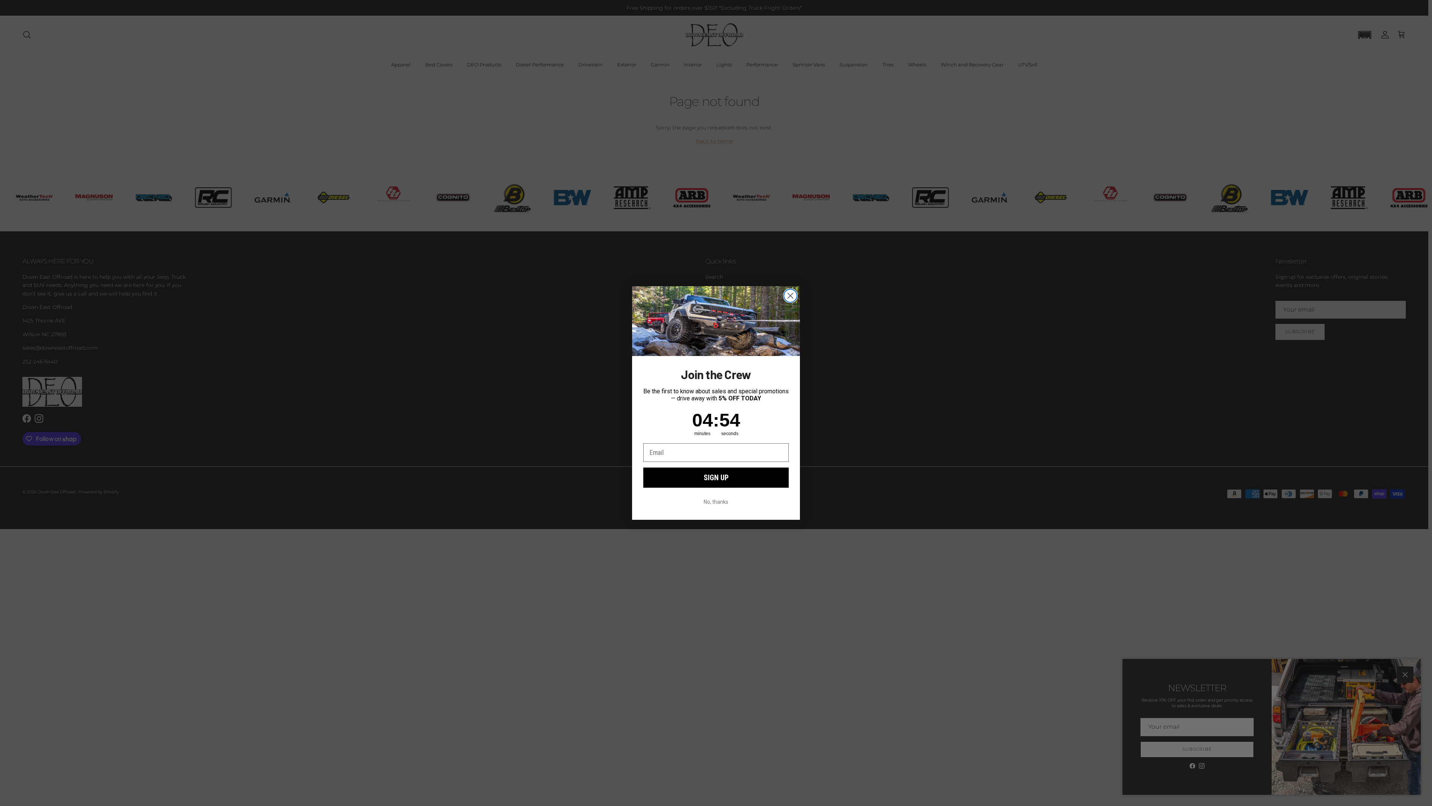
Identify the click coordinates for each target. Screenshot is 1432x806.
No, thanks (716, 502)
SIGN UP (716, 477)
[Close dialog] (790, 295)
